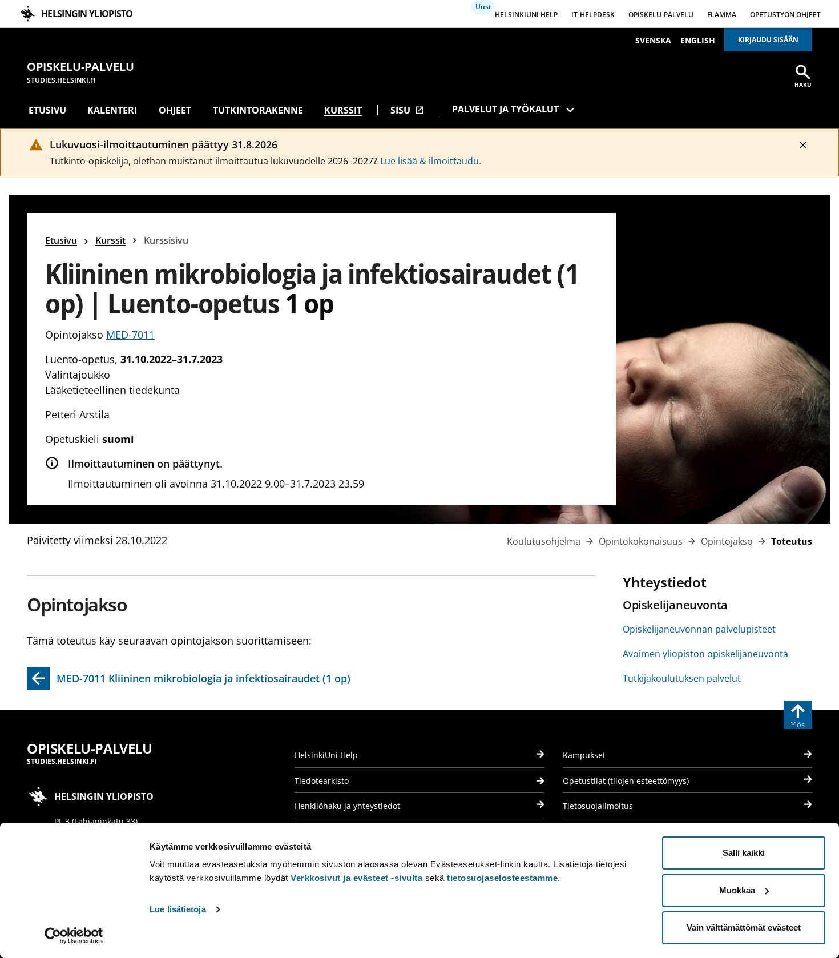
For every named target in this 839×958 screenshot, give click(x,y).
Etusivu (47, 110)
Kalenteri (112, 110)
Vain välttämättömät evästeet (744, 927)
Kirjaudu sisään (768, 40)
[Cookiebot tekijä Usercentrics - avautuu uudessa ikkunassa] (74, 935)
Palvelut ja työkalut (505, 109)
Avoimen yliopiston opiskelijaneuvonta (705, 653)
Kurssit (343, 110)
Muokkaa (737, 890)
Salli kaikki (744, 853)
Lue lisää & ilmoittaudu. (430, 161)
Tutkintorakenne (258, 110)
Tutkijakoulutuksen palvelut (682, 678)
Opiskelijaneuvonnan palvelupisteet (699, 629)
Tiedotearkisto (322, 780)
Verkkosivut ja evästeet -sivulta (356, 878)
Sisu (407, 110)
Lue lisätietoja (178, 909)
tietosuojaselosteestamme (502, 878)
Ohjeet (175, 110)
